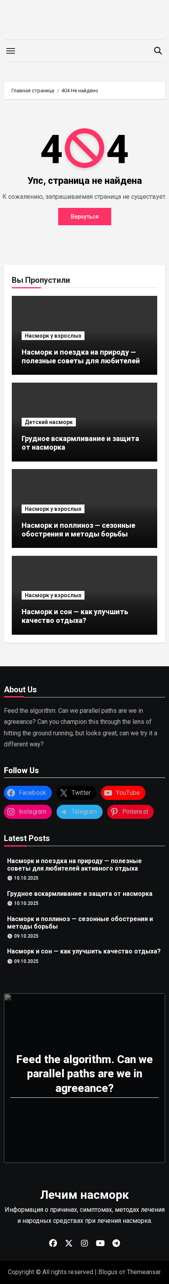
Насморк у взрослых (53, 336)
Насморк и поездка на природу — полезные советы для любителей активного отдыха (81, 360)
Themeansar (143, 1272)
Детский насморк (49, 422)
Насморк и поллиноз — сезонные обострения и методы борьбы (78, 529)
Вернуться (85, 216)
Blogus (108, 1272)
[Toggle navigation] (10, 51)
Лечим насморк (84, 1195)
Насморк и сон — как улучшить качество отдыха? (75, 615)
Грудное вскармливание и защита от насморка (79, 893)
